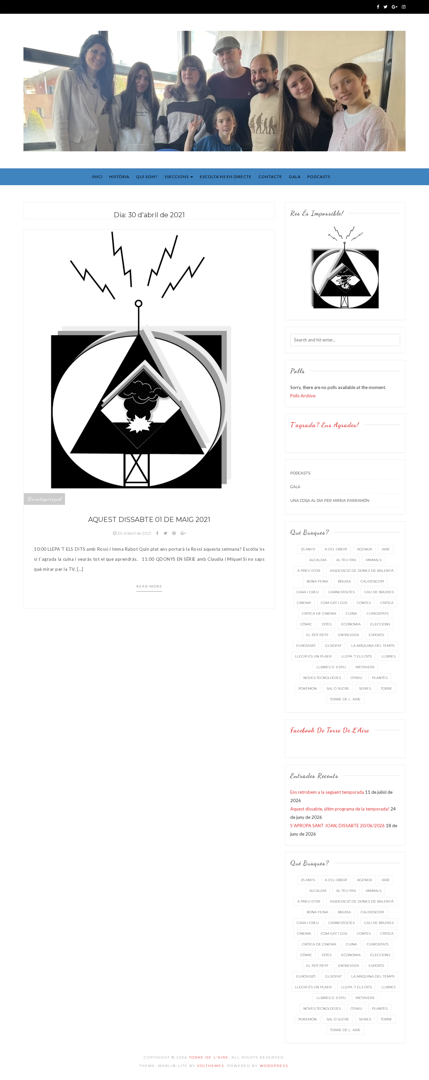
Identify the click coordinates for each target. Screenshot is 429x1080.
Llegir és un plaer (313, 656)
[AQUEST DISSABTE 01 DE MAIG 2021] (149, 366)
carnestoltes (341, 592)
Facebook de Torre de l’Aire (329, 730)
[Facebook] (378, 6)
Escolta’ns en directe (226, 176)
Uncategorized (44, 499)
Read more (149, 586)
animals (373, 560)
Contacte (270, 176)
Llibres (388, 656)
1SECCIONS (177, 176)
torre (386, 688)
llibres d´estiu (331, 667)
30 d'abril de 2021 (134, 533)
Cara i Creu (308, 592)
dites (326, 624)
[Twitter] (385, 6)
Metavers (365, 667)
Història (119, 176)
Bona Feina (317, 581)
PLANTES (379, 678)
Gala (295, 176)
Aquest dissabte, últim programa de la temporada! (339, 809)
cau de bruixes (379, 592)
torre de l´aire (345, 699)
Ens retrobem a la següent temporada (327, 792)
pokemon (307, 688)
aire (386, 549)
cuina (351, 613)
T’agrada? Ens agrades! (324, 425)
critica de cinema (319, 613)
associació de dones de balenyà (361, 570)
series (365, 688)
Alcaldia (317, 560)
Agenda (364, 549)
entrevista (348, 635)
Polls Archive (302, 395)
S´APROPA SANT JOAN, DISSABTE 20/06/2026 (337, 825)
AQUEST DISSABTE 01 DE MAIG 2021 (149, 520)
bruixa (344, 581)
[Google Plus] (394, 6)
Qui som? (147, 176)
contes (364, 603)
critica (386, 603)
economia (351, 624)
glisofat (333, 645)
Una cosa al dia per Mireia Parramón (329, 500)
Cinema (304, 603)
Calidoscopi (372, 581)
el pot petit (317, 635)
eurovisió (305, 645)
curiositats (377, 613)
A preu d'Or (308, 570)
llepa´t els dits (356, 656)
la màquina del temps (372, 645)
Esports (376, 635)
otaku (356, 678)
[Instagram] (404, 6)
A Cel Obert (336, 549)
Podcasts (318, 176)
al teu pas (346, 560)
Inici (97, 176)
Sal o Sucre (337, 688)
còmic (306, 624)
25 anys (308, 549)
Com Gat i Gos (334, 603)
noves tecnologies (322, 678)
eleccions (380, 624)
